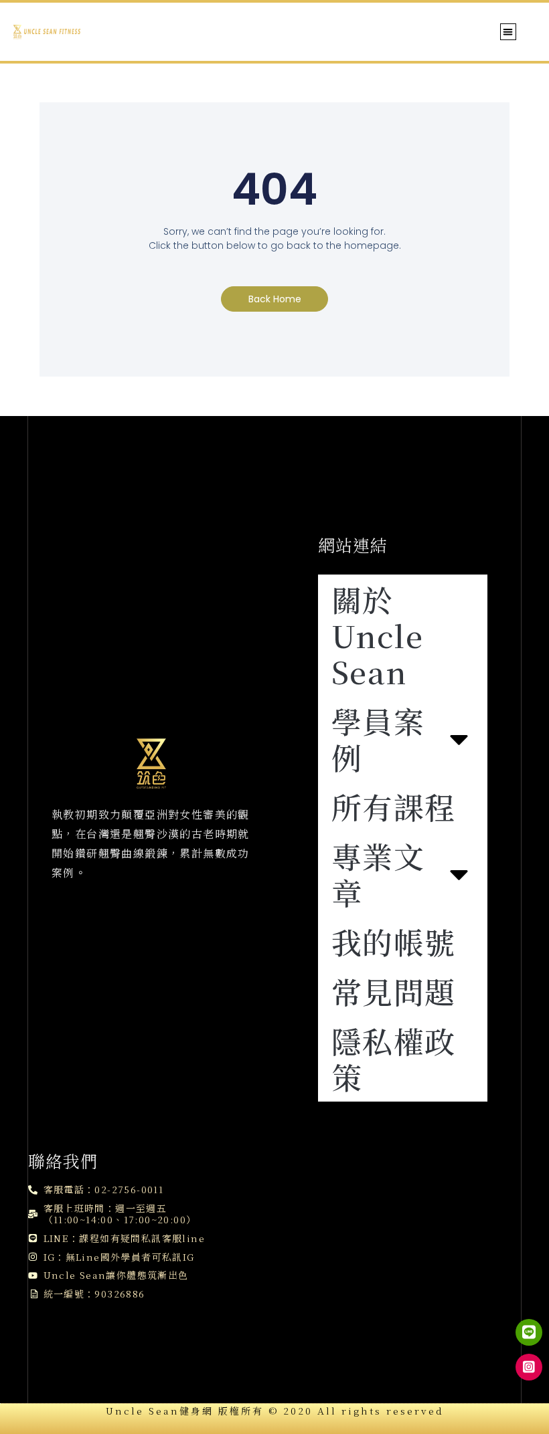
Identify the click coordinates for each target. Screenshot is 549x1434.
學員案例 (377, 739)
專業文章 (377, 874)
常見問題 (393, 991)
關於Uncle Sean (377, 635)
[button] (508, 31)
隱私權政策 (393, 1058)
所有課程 (393, 806)
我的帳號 (393, 941)
